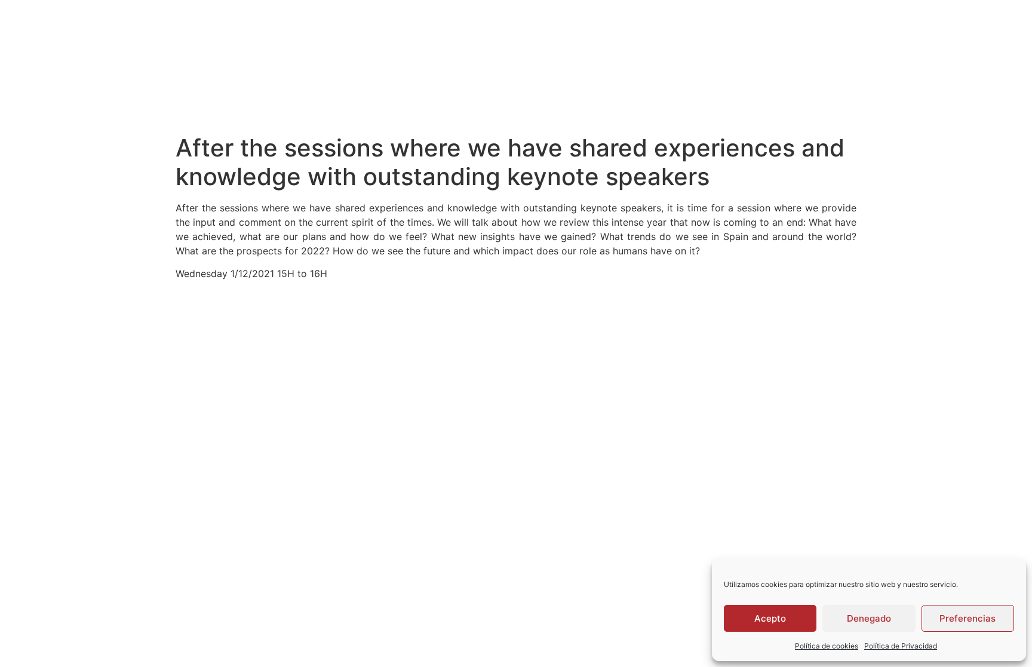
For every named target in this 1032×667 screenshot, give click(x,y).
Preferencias (967, 618)
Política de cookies (826, 645)
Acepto (770, 618)
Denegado (869, 618)
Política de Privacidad (900, 645)
